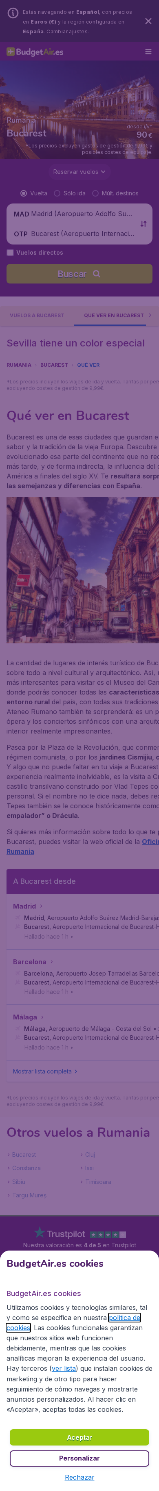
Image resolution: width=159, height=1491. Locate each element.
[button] (80, 1477)
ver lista (64, 1368)
